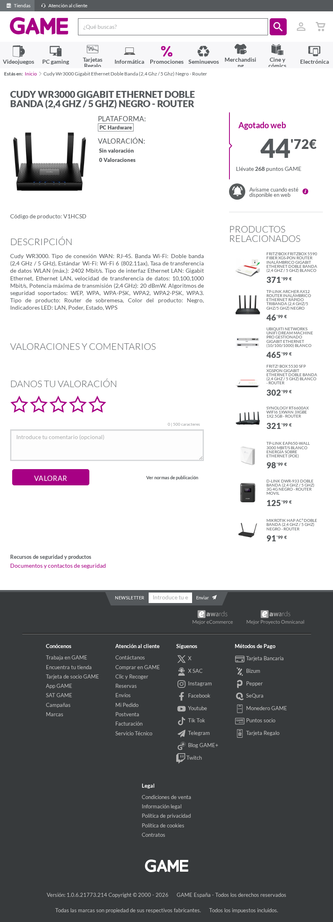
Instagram (199, 683)
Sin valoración (116, 151)
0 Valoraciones (117, 160)
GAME (39, 25)
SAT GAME (59, 695)
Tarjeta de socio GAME (72, 676)
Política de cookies (163, 825)
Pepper (254, 683)
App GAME (59, 686)
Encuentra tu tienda (69, 667)
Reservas (126, 686)
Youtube (197, 708)
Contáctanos (130, 657)
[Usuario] (300, 26)
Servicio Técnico (133, 733)
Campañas (58, 705)
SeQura (254, 695)
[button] (278, 26)
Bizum (252, 671)
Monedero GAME (266, 708)
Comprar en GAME (137, 667)
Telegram (198, 733)
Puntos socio (260, 720)
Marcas (54, 714)
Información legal (162, 806)
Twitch (193, 757)
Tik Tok (196, 720)
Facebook (198, 695)
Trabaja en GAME (66, 657)
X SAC (195, 671)
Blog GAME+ (202, 745)
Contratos (153, 835)
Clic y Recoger (131, 676)
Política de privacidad (166, 815)
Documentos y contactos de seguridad (58, 566)
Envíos (123, 695)
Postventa (127, 714)
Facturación (129, 723)
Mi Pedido (126, 705)
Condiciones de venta (166, 797)
